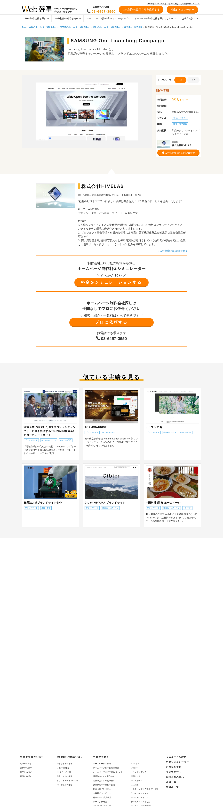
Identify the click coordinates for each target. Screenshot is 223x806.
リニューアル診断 (176, 756)
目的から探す (26, 772)
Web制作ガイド (102, 756)
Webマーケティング (139, 797)
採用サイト (136, 776)
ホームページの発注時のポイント (108, 772)
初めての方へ (173, 771)
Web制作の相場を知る (66, 18)
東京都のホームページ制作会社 (75, 27)
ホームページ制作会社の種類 (106, 768)
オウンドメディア (138, 772)
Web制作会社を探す (35, 18)
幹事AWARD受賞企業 (102, 797)
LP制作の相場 (63, 768)
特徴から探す (26, 776)
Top (24, 27)
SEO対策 (134, 784)
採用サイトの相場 (64, 776)
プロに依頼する (111, 322)
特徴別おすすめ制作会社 (104, 780)
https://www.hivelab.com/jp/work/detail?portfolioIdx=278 (185, 111)
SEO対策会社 (136, 780)
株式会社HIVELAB (133, 27)
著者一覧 (171, 782)
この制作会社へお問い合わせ (179, 152)
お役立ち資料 (189, 18)
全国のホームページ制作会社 (43, 27)
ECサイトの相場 (64, 772)
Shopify (134, 768)
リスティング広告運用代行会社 (144, 789)
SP (193, 80)
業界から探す (26, 768)
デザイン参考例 (100, 801)
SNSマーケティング (139, 793)
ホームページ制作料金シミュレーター (106, 18)
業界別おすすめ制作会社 (104, 784)
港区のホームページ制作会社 (107, 27)
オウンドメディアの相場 (67, 780)
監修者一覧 (172, 787)
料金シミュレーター (177, 761)
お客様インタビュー (102, 793)
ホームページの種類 (102, 763)
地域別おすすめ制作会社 (104, 776)
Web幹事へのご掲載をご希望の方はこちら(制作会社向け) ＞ (173, 3)
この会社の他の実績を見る (173, 250)
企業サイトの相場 (64, 763)
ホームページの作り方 (140, 801)
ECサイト (135, 763)
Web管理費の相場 (64, 784)
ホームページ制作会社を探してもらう (153, 18)
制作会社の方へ (175, 777)
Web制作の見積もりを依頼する (141, 9)
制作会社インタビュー (103, 789)
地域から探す (26, 763)
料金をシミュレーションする (111, 282)
